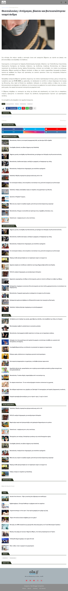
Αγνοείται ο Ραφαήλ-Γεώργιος (17, 197)
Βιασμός (17, 104)
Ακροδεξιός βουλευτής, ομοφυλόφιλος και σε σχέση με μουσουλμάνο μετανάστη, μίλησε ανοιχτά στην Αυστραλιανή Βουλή (36, 369)
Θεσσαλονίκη (23, 104)
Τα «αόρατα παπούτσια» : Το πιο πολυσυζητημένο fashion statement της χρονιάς (31, 382)
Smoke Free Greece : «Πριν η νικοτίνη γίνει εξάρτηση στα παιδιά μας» (28, 496)
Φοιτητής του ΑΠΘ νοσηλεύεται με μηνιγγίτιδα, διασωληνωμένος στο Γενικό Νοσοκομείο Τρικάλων (35, 524)
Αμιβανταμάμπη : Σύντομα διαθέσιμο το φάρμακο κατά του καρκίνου (27, 503)
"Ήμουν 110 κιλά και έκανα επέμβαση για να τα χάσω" (23, 517)
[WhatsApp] (27, 108)
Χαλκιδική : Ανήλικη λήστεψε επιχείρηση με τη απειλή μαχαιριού (26, 307)
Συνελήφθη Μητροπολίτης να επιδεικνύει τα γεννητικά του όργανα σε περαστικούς (31, 347)
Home (24, 588)
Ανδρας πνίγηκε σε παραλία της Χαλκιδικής (21, 472)
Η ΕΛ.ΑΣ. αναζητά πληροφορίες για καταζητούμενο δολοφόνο (25, 272)
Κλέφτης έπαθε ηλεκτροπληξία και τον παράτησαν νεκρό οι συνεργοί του (28, 258)
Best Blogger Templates (37, 586)
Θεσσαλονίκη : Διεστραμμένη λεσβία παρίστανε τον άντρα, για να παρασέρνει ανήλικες (32, 333)
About (29, 588)
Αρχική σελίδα (5, 7)
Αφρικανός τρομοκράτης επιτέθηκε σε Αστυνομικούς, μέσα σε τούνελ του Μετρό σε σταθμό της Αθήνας (36, 279)
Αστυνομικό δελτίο (13, 7)
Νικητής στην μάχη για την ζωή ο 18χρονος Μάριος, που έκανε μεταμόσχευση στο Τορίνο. (32, 532)
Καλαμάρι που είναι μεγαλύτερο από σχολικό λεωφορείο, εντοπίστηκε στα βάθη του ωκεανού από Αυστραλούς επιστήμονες (35, 340)
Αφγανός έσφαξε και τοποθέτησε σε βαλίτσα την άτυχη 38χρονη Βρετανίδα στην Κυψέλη (32, 265)
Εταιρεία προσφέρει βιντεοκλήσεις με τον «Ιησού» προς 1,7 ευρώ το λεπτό (29, 396)
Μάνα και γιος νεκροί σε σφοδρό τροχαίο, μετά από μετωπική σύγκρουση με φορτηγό (31, 204)
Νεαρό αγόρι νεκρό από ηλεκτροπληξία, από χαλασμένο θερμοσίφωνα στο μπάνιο (31, 422)
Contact (35, 588)
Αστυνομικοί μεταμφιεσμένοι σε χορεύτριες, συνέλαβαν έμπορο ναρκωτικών (29, 361)
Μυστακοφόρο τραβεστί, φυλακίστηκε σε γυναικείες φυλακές (25, 326)
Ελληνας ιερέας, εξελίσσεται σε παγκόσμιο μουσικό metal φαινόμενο (27, 354)
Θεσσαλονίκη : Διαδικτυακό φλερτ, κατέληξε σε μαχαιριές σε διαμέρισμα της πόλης (31, 161)
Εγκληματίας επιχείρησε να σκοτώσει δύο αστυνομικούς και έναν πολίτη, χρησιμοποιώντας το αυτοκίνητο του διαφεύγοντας (38, 286)
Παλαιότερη (63, 120)
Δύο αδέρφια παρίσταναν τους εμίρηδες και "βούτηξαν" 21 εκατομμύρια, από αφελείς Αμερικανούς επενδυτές (37, 389)
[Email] (31, 108)
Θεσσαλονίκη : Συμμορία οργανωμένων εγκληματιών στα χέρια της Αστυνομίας (30, 293)
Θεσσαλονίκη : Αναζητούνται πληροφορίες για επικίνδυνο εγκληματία (27, 168)
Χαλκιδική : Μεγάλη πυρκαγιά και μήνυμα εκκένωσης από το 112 (26, 175)
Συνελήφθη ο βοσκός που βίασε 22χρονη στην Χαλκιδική (24, 147)
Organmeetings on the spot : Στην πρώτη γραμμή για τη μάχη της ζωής (29, 510)
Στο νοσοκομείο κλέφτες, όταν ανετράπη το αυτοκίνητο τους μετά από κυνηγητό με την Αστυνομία (35, 182)
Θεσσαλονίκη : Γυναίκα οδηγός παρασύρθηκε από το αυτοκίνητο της (27, 375)
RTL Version (42, 588)
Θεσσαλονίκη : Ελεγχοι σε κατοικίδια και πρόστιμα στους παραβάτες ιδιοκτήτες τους (31, 211)
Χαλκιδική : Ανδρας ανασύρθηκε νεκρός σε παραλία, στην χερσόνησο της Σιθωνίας (31, 190)
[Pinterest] (23, 108)
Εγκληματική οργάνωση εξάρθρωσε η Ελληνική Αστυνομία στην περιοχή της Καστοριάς (32, 300)
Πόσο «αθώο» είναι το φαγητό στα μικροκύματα (22, 546)
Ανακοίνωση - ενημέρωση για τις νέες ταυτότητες (22, 218)
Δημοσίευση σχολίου (6, 117)
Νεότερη (4, 120)
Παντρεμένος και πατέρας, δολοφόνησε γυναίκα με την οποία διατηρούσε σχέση (30, 436)
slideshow (30, 104)
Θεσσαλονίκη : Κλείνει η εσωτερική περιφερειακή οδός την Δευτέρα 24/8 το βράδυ (31, 140)
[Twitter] (19, 108)
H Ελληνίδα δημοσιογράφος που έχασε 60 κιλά (22, 539)
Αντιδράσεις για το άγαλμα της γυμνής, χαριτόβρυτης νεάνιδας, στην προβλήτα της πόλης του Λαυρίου (36, 319)
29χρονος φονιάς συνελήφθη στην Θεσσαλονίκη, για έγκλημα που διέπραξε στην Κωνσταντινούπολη (35, 154)
